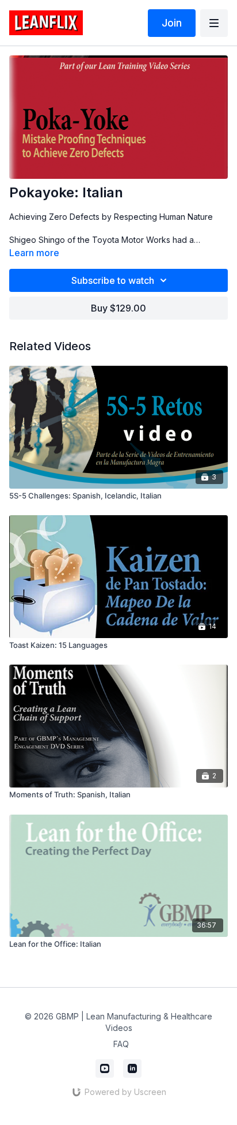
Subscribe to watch (112, 280)
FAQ (121, 1044)
